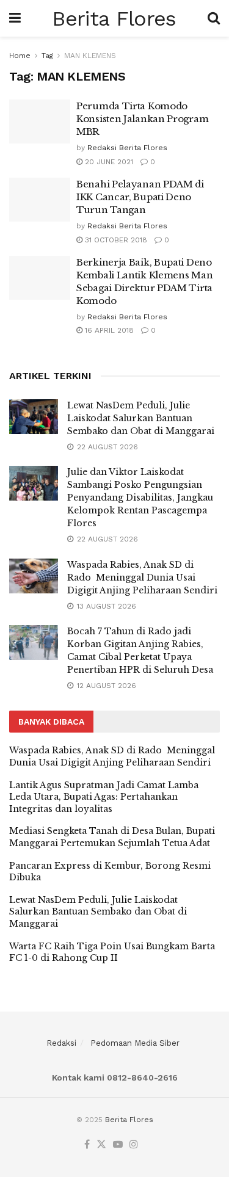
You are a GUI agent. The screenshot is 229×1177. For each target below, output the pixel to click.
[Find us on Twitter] (101, 1145)
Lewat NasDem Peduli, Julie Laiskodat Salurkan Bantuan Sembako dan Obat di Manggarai (140, 418)
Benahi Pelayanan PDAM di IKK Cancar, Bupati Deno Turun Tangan (140, 196)
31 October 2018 (114, 240)
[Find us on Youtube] (118, 1145)
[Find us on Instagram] (133, 1145)
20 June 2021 (107, 162)
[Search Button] (214, 18)
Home (20, 55)
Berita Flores (114, 18)
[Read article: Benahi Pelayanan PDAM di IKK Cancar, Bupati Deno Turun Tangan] (39, 200)
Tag (47, 55)
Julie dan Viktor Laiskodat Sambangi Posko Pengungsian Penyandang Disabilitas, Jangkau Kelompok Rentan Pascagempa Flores (140, 497)
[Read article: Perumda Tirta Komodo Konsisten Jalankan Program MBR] (39, 121)
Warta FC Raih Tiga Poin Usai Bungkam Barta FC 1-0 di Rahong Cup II (112, 952)
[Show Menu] (15, 18)
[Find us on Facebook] (87, 1145)
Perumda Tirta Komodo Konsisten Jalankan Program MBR (142, 118)
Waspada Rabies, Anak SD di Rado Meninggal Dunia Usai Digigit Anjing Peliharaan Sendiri (142, 577)
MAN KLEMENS (90, 55)
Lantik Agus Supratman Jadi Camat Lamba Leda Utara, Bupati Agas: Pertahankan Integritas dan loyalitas (103, 797)
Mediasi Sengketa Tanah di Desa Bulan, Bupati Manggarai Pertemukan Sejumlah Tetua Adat (112, 837)
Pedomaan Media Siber (135, 1043)
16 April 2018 (108, 330)
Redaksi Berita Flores (127, 147)
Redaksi (61, 1043)
